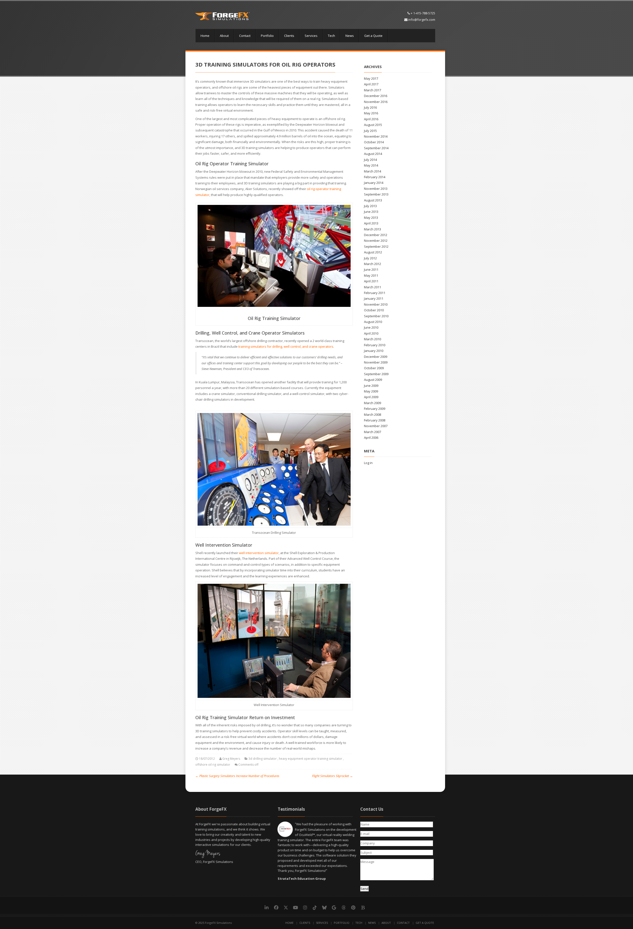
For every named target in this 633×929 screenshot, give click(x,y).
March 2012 (372, 264)
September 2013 (376, 194)
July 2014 (370, 159)
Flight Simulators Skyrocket (332, 776)
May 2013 (371, 217)
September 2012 (376, 246)
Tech (331, 35)
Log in (368, 463)
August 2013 (373, 200)
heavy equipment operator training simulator (310, 759)
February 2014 (374, 177)
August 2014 (373, 153)
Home (205, 35)
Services (311, 35)
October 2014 (374, 142)
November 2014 (375, 136)
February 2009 (374, 408)
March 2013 (372, 229)
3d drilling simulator (263, 759)
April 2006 (371, 437)
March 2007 (372, 432)
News (349, 35)
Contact (244, 35)
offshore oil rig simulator (212, 764)
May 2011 (371, 275)
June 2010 (371, 327)
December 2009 (375, 356)
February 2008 (374, 420)
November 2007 (375, 426)
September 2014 (376, 148)
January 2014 (373, 182)
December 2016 (375, 96)
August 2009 (373, 379)
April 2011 (371, 281)
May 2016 (371, 113)
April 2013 (371, 223)
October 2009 (374, 368)
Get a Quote (373, 35)
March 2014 (372, 171)
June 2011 (371, 269)
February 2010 (374, 345)
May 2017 (371, 78)
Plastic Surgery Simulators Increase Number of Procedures (237, 776)
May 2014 (371, 165)
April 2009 (371, 397)
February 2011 (374, 293)
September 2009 (376, 374)
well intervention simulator (259, 553)
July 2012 (370, 258)
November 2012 (375, 240)
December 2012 (375, 235)
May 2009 (371, 391)
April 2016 (371, 119)
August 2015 (373, 124)
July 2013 (370, 206)
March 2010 (372, 339)
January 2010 (373, 350)
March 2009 (372, 403)
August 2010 (373, 321)
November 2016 (375, 101)
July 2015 (370, 130)
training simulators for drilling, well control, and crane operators (285, 346)
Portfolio (267, 35)
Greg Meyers (231, 759)
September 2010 (376, 316)
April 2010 (371, 333)
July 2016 (370, 107)
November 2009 (375, 362)
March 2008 (372, 414)
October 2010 (374, 310)
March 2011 (372, 287)
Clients (289, 35)
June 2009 (371, 385)
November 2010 (375, 304)
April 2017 (371, 84)
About (224, 35)
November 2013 (375, 188)
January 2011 (373, 298)
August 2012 (373, 252)
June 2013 (371, 211)
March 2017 (372, 90)
